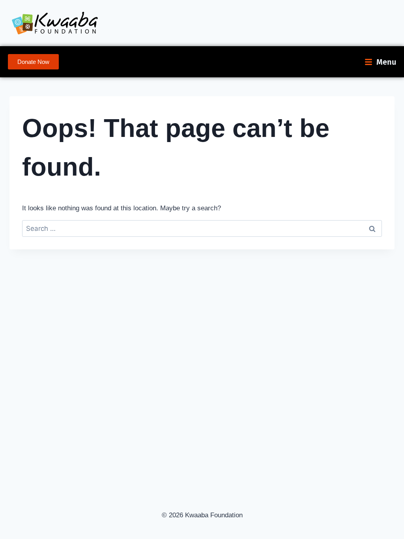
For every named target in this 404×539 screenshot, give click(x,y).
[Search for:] (202, 228)
